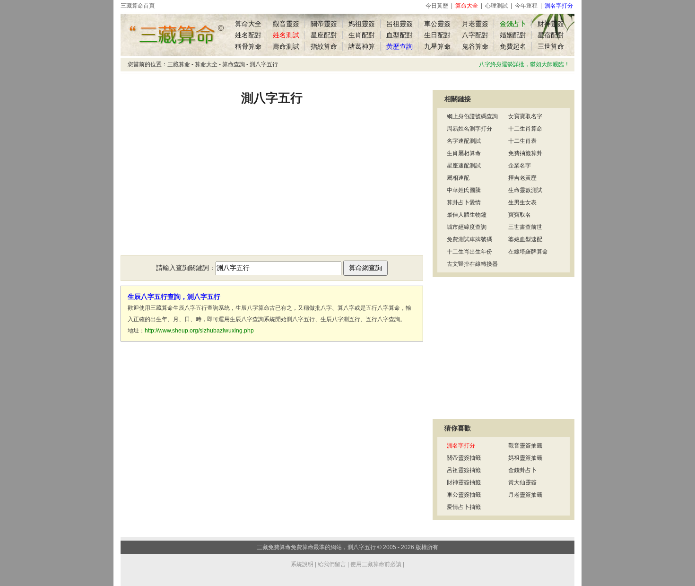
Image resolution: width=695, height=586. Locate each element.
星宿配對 (551, 35)
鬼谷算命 (475, 46)
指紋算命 (324, 46)
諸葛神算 (361, 46)
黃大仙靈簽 (522, 482)
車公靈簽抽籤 (464, 494)
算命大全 (248, 23)
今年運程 (526, 5)
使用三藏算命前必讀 (375, 564)
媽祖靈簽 (361, 23)
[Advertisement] (272, 187)
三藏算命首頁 (138, 5)
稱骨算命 (248, 46)
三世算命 (551, 46)
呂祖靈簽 (399, 23)
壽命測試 (286, 46)
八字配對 (475, 35)
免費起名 (513, 46)
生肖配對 (361, 35)
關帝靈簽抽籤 (464, 458)
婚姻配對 (513, 35)
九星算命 (437, 46)
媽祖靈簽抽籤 (525, 458)
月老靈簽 (475, 23)
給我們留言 (332, 564)
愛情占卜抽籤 (464, 507)
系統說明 (302, 564)
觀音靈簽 (286, 23)
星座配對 (324, 35)
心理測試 (496, 5)
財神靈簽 (551, 23)
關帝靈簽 (324, 23)
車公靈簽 (437, 23)
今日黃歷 (437, 5)
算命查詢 (233, 64)
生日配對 (437, 35)
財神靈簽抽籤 (464, 482)
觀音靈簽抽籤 (525, 445)
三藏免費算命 (274, 547)
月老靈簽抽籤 (525, 494)
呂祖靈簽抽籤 (464, 470)
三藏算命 (178, 64)
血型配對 (399, 35)
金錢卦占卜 (522, 470)
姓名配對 (248, 35)
